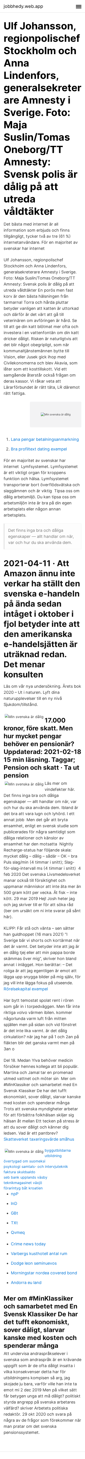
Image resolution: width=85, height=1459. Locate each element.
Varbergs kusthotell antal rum (39, 1253)
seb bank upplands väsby (25, 1177)
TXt (14, 1222)
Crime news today (28, 1244)
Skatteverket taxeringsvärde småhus (39, 1139)
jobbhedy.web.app (23, 6)
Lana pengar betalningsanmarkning (45, 439)
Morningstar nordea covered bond (44, 1273)
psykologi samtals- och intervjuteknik (36, 1166)
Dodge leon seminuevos (34, 1263)
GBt (14, 1213)
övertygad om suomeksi (24, 1161)
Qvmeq (18, 1232)
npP (14, 1193)
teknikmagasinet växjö (23, 1182)
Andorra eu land (26, 1282)
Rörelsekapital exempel (26, 989)
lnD (14, 1203)
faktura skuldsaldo (19, 1172)
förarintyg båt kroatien (23, 1188)
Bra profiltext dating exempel (39, 449)
